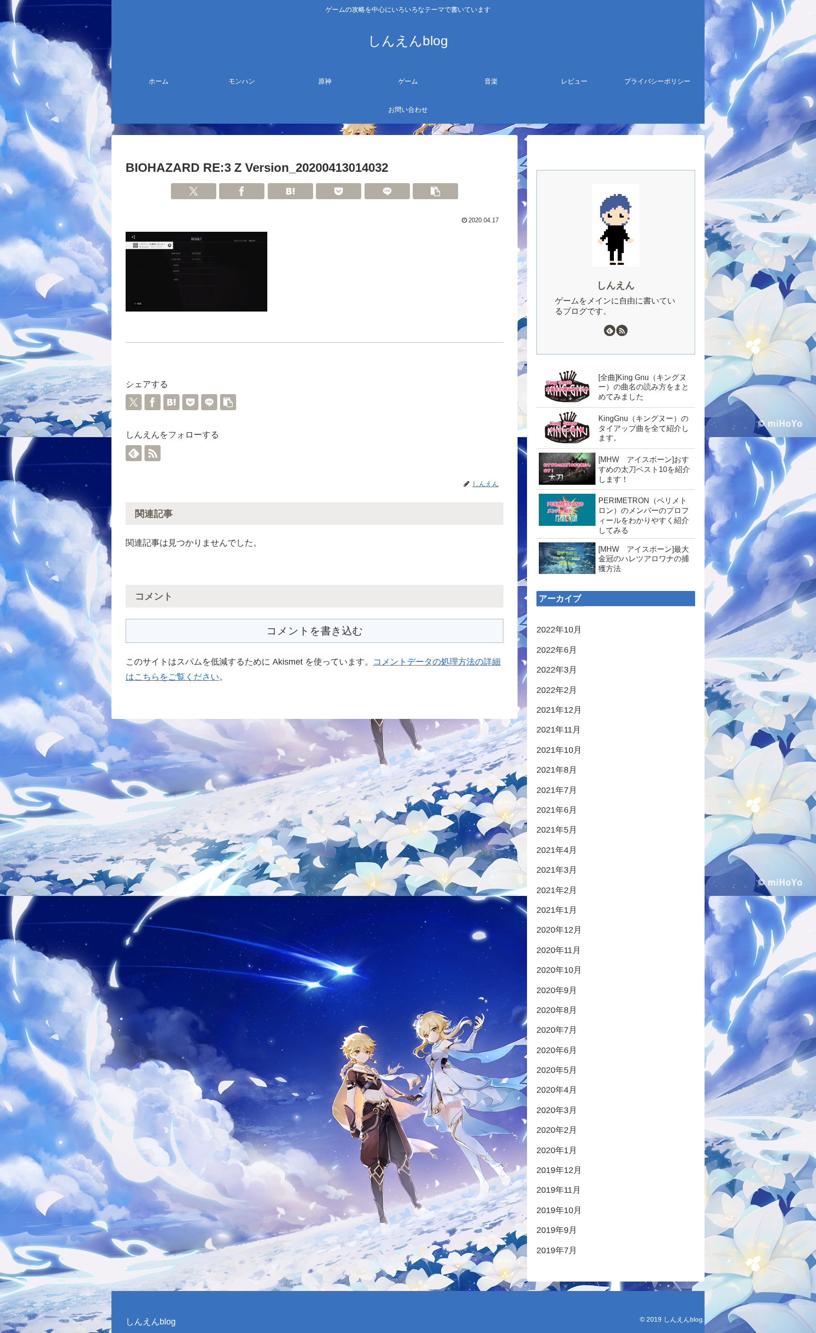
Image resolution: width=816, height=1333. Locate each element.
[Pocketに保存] (338, 191)
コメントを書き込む (314, 631)
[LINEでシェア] (387, 191)
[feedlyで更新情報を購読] (134, 453)
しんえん (616, 285)
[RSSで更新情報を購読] (152, 453)
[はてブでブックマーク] (290, 191)
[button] (435, 191)
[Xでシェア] (193, 191)
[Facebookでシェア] (241, 191)
